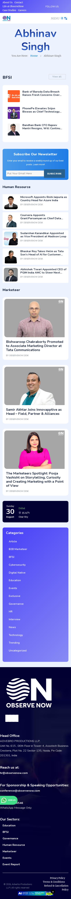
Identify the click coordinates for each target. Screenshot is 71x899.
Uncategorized (17, 650)
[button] (56, 18)
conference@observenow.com (20, 791)
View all (57, 76)
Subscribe (54, 173)
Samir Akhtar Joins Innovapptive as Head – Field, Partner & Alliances (34, 411)
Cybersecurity (16, 565)
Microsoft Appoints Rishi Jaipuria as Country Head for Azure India (43, 198)
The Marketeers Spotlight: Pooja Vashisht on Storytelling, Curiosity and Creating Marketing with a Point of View (35, 479)
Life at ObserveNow (13, 6)
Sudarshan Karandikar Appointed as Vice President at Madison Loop (43, 234)
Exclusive (13, 596)
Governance (15, 604)
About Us (8, 2)
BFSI (10, 557)
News (11, 627)
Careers (22, 10)
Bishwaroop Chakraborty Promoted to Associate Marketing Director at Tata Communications (34, 345)
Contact (18, 2)
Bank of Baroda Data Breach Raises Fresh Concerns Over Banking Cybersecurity (40, 95)
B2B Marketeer (17, 549)
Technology (15, 635)
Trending (13, 642)
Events (12, 588)
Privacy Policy (57, 878)
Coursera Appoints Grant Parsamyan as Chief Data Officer (40, 218)
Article (12, 541)
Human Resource (14, 845)
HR (9, 611)
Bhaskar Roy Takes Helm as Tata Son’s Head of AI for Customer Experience (42, 254)
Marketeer (9, 851)
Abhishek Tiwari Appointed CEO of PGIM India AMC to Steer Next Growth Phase (43, 273)
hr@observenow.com (14, 773)
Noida (22, 508)
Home (34, 55)
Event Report (11, 864)
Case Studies (9, 10)
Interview (13, 619)
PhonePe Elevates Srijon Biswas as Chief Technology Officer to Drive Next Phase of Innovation (42, 113)
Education (14, 580)
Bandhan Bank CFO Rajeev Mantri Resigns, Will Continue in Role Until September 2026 (42, 128)
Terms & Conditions (54, 881)
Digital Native (16, 572)
